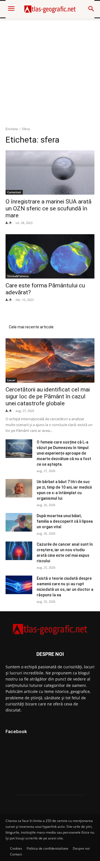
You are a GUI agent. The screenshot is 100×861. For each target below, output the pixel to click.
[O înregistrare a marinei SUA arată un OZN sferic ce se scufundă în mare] (50, 172)
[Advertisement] (50, 71)
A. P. (9, 223)
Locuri (11, 380)
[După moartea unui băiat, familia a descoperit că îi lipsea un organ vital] (19, 522)
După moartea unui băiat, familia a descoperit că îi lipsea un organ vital (65, 521)
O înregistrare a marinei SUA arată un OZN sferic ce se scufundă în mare (48, 208)
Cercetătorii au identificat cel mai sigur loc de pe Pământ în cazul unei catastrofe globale (48, 396)
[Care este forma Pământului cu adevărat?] (50, 256)
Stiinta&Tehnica (18, 276)
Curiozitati (14, 192)
